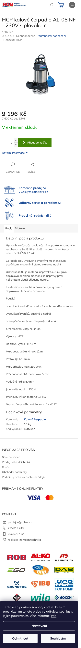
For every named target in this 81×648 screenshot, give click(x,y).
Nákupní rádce (11, 457)
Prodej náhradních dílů (16, 462)
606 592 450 (16, 534)
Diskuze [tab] (20, 228)
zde (53, 616)
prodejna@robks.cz (20, 522)
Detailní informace (13, 153)
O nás (5, 467)
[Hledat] (51, 5)
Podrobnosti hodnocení (51, 36)
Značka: (14, 40)
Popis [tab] (8, 228)
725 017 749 (16, 528)
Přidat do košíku (37, 142)
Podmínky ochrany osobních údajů (23, 477)
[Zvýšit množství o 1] (16, 140)
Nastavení (39, 626)
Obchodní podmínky (14, 472)
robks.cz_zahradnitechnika (24, 539)
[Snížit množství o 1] (16, 145)
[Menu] (72, 5)
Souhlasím (58, 638)
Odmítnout (20, 638)
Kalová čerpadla (35, 419)
